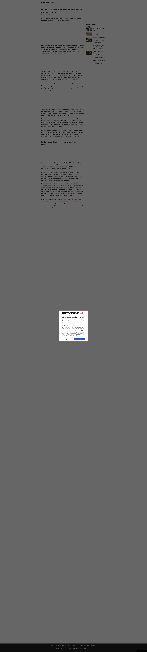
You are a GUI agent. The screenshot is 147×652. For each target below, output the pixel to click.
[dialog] (73, 326)
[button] (73, 325)
